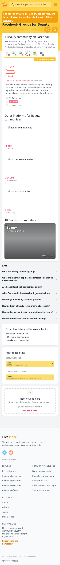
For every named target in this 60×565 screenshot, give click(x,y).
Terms (5, 512)
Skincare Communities (17, 337)
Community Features (11, 485)
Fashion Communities (17, 333)
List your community (41, 471)
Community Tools (10, 490)
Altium (15, 560)
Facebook (43, 37)
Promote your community (43, 476)
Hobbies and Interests (26, 329)
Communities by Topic (12, 476)
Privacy (5, 507)
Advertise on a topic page (44, 485)
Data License (8, 516)
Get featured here (46, 59)
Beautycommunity (19, 37)
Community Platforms (12, 480)
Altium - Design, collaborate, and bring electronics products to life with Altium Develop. (29, 17)
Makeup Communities (17, 340)
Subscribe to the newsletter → (10, 542)
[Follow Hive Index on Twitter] (4, 452)
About (5, 502)
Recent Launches (10, 471)
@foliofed (12, 459)
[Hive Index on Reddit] (10, 452)
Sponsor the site (39, 480)
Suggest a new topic (41, 490)
